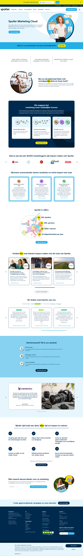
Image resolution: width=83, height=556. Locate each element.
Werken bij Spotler (45, 523)
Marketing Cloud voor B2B (13, 513)
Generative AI (27, 515)
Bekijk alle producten (12, 518)
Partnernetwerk (45, 518)
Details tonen (17, 553)
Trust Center (44, 527)
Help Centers (75, 5)
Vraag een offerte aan (12, 523)
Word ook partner (45, 519)
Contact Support (66, 5)
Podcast (26, 526)
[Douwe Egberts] (28, 162)
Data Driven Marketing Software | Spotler (5, 9)
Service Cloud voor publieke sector (15, 515)
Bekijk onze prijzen (12, 521)
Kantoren (44, 514)
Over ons (44, 513)
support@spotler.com (63, 523)
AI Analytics (27, 518)
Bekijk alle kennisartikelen (30, 532)
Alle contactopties (62, 513)
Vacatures (44, 524)
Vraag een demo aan (12, 522)
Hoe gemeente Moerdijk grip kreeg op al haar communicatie (41, 271)
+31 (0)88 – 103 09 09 (63, 522)
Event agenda (28, 528)
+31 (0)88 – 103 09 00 (63, 517)
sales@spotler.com (62, 518)
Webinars (27, 529)
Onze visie (27, 513)
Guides (26, 525)
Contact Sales (58, 5)
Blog (26, 522)
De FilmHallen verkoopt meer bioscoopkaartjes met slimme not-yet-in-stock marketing (19, 271)
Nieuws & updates (45, 515)
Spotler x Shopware (46, 521)
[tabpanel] (41, 396)
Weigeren (73, 549)
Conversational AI (28, 514)
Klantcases (27, 524)
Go (57, 2)
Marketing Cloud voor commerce (14, 514)
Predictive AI (27, 517)
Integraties (10, 517)
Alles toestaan (73, 545)
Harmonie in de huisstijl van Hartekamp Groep (64, 271)
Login (81, 5)
